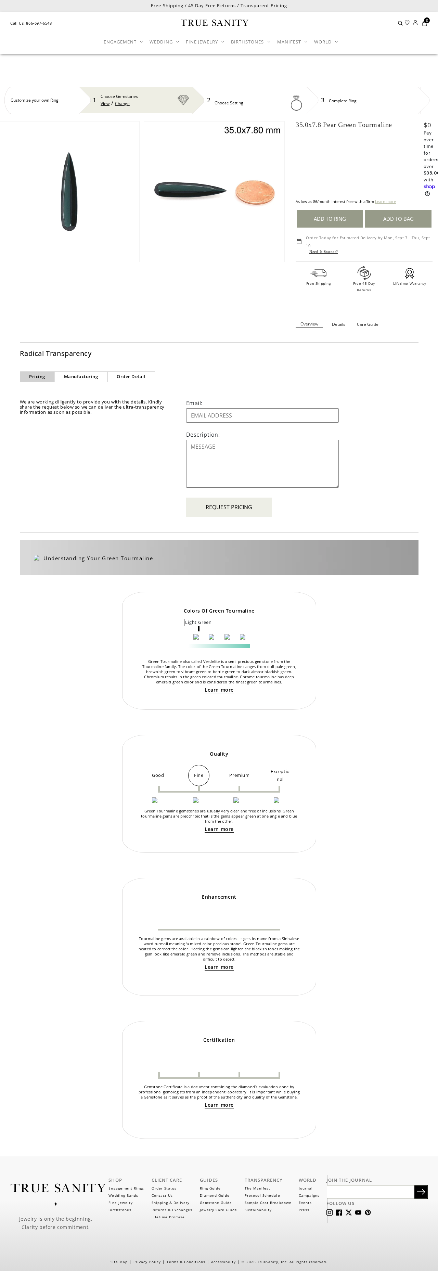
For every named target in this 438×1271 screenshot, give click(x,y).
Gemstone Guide (216, 1202)
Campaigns (309, 1195)
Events (305, 1202)
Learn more (385, 201)
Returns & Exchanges (172, 1209)
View (105, 103)
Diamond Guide (215, 1195)
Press (304, 1209)
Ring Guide (210, 1188)
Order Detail (131, 376)
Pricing (37, 376)
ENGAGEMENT (120, 42)
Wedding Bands (123, 1195)
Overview (309, 324)
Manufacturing (81, 376)
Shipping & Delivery (171, 1202)
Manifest (289, 42)
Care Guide (367, 324)
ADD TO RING (330, 218)
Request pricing (229, 507)
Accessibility (223, 1261)
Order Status (164, 1188)
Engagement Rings (126, 1188)
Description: (203, 434)
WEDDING (161, 42)
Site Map (119, 1261)
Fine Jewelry (202, 42)
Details (338, 324)
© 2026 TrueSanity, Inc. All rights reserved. (284, 1261)
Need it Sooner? (323, 251)
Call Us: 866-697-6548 (31, 23)
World (323, 42)
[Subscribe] (421, 1192)
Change (122, 103)
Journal (306, 1188)
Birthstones (247, 42)
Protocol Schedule (262, 1195)
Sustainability (258, 1209)
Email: (194, 403)
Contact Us (162, 1195)
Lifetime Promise (168, 1217)
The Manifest (257, 1188)
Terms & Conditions (186, 1261)
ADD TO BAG (398, 218)
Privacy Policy (147, 1261)
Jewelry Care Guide (218, 1209)
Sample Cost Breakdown (268, 1202)
